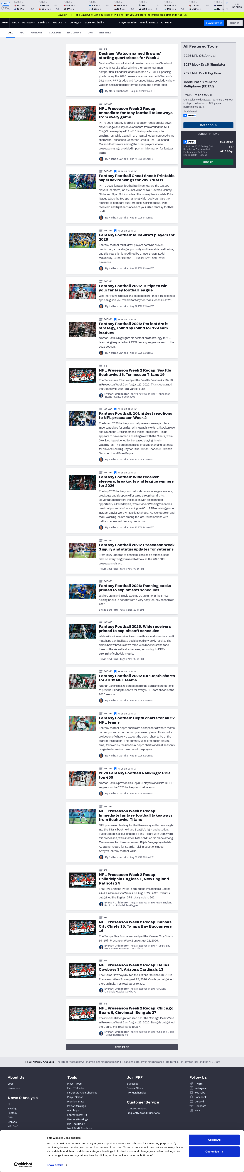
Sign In (235, 23)
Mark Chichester (119, 91)
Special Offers (135, 1088)
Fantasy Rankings (77, 1119)
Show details (55, 1164)
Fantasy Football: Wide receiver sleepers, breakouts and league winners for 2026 (136, 481)
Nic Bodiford (110, 569)
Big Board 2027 (76, 1124)
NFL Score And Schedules (82, 1092)
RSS (197, 1110)
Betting (105, 32)
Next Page (122, 1047)
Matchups (73, 1110)
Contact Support (137, 1108)
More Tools (208, 125)
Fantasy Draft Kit (77, 1115)
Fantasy (37, 32)
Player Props (74, 1083)
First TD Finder (75, 1088)
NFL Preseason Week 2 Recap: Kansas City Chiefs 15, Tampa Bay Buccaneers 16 (135, 926)
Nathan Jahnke (118, 159)
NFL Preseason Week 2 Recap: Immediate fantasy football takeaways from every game (136, 113)
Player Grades (75, 1097)
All (11, 32)
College (55, 32)
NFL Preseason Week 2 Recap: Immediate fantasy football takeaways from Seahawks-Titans (136, 815)
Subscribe (132, 1083)
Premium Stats (75, 1101)
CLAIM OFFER (214, 23)
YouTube (200, 1092)
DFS (90, 32)
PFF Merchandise (136, 1092)
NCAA (6, 8)
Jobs (11, 1083)
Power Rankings (76, 1106)
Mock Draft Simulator (79, 1128)
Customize (212, 1151)
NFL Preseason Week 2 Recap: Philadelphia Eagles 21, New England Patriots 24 (134, 879)
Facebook (200, 1097)
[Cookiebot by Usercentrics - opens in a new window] (23, 1165)
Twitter (199, 1083)
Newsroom (14, 1088)
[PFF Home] (4, 23)
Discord (199, 1101)
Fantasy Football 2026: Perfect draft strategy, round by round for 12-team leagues (133, 328)
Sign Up (208, 162)
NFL (6, 4)
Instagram (200, 1088)
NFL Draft (74, 32)
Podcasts (200, 1106)
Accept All (214, 1139)
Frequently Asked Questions (143, 1113)
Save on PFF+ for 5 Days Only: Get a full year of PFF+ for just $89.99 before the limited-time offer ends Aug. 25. (122, 15)
